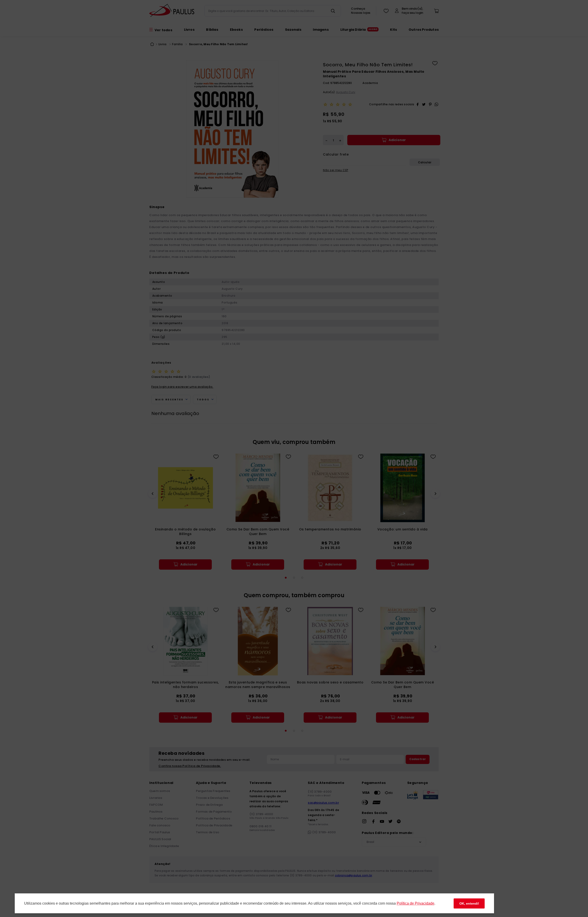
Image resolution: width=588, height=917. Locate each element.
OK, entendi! (469, 903)
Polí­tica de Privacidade (415, 903)
